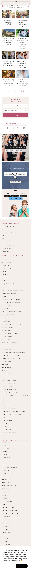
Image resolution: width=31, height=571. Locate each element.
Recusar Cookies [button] (9, 566)
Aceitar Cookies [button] (21, 566)
